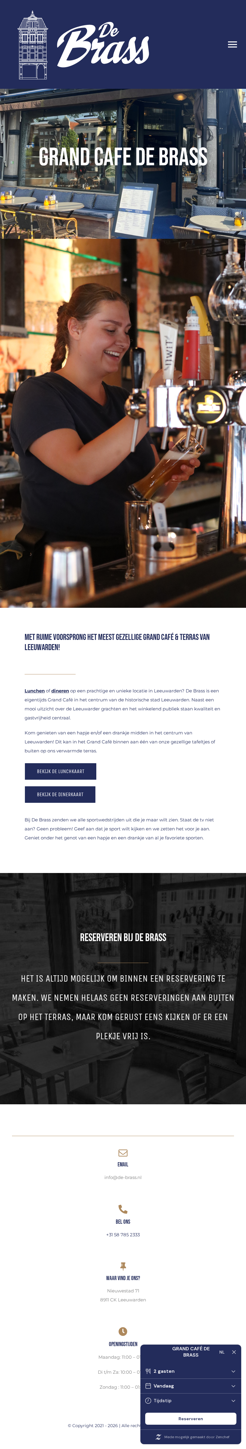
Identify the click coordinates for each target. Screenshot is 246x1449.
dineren (60, 691)
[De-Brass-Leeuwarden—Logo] (83, 7)
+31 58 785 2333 (123, 1235)
